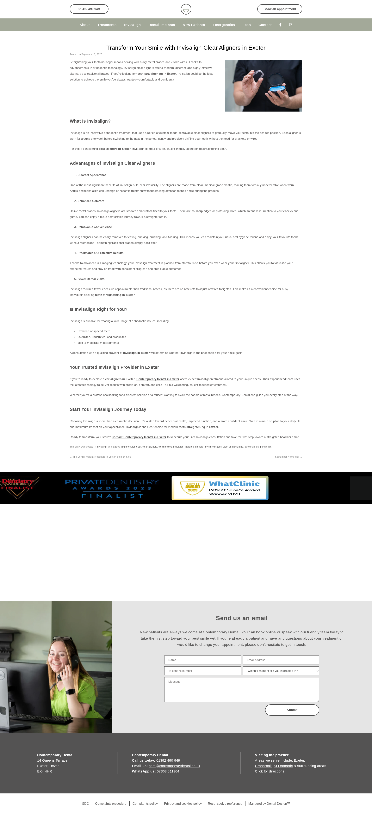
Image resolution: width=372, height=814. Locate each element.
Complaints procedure (110, 803)
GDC (85, 803)
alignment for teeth (131, 446)
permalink (265, 446)
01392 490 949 (89, 9)
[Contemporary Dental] (186, 9)
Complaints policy (145, 803)
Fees (247, 25)
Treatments (106, 25)
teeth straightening (233, 446)
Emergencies (224, 25)
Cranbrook (263, 766)
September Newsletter (288, 456)
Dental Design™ (278, 803)
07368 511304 (168, 771)
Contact (265, 25)
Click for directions (269, 771)
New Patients (194, 25)
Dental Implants (161, 25)
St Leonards (283, 766)
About (84, 25)
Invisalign (132, 25)
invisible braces (213, 446)
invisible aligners (194, 446)
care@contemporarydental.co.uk (174, 766)
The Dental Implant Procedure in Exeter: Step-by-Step (100, 456)
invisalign (178, 446)
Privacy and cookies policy (183, 803)
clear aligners (149, 446)
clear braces (165, 446)
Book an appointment (280, 9)
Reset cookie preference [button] (225, 803)
